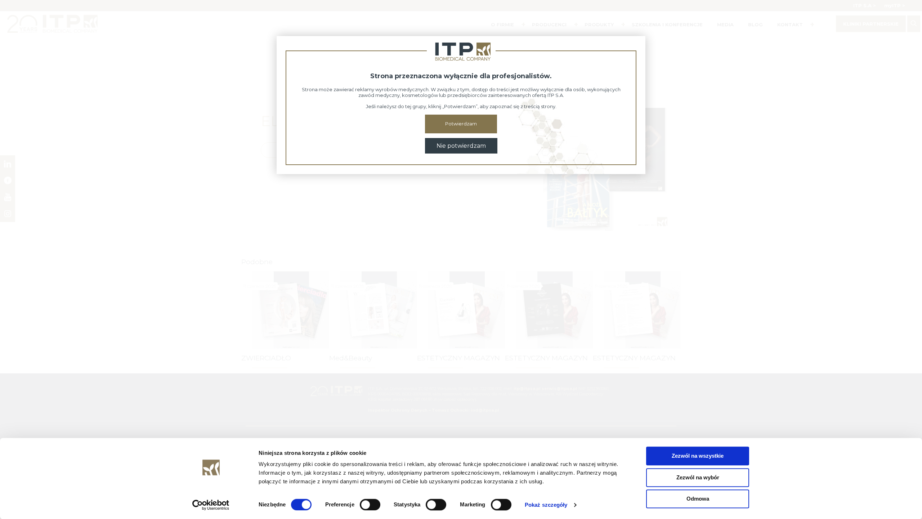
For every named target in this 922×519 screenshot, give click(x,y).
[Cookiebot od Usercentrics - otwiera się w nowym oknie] (210, 505)
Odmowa (697, 499)
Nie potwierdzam (461, 145)
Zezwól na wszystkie (698, 456)
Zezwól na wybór (697, 477)
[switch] (370, 504)
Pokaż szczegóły (546, 505)
